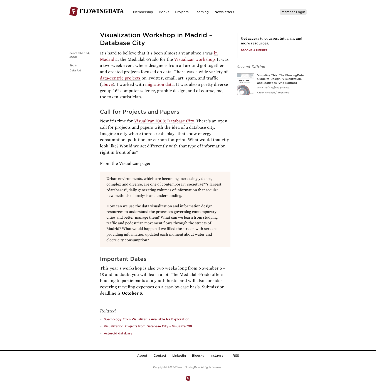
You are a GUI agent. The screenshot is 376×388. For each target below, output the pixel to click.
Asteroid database (118, 333)
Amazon (270, 92)
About (142, 355)
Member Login (293, 12)
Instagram (218, 355)
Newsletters (224, 12)
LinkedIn (179, 355)
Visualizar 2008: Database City (164, 121)
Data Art (75, 70)
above (107, 84)
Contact (159, 355)
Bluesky (198, 355)
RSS (236, 355)
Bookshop (283, 92)
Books (164, 12)
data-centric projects (120, 78)
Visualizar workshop (194, 59)
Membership (143, 12)
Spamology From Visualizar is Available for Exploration (146, 319)
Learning (202, 12)
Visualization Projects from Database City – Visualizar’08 (148, 326)
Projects (182, 12)
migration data (159, 84)
